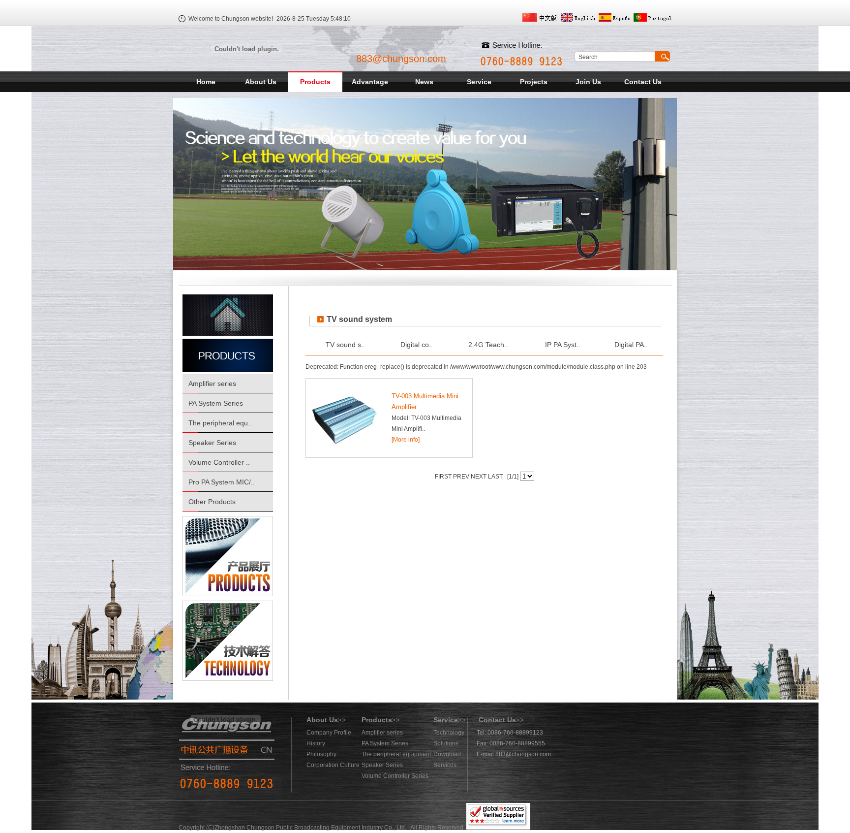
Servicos (444, 765)
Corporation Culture (333, 765)
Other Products (212, 502)
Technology (448, 732)
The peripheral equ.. (220, 423)
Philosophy (321, 754)
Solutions (445, 743)
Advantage (370, 82)
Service (479, 82)
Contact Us (643, 82)
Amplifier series (212, 383)
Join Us (588, 82)
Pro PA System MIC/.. (221, 482)
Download (447, 754)
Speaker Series (212, 443)
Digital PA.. (631, 345)
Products (315, 82)
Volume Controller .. (219, 462)
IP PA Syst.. (562, 345)
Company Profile (328, 732)
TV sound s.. (345, 345)
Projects (533, 82)
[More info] (406, 439)
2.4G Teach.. (488, 345)
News (424, 82)
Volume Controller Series (395, 775)
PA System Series (215, 403)
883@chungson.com (401, 58)
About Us (260, 82)
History (315, 743)
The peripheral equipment (396, 754)
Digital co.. (416, 345)
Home (205, 82)
